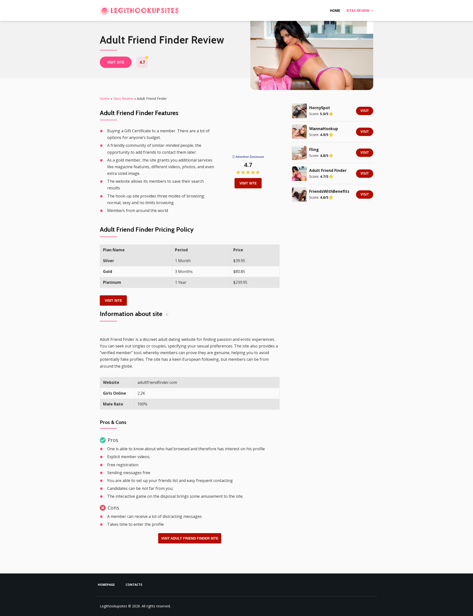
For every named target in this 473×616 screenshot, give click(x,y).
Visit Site (248, 183)
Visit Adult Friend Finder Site (189, 538)
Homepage (106, 585)
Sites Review (358, 10)
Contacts (134, 585)
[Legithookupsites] (139, 10)
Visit (364, 111)
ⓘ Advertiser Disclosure (248, 157)
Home (335, 10)
